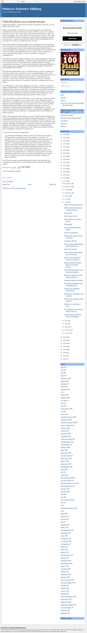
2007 (64, 346)
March (67, 327)
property (63, 571)
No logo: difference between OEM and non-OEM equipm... (72, 265)
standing (63, 588)
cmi (62, 411)
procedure (64, 569)
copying (63, 431)
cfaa (62, 403)
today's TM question (70, 249)
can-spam (64, 400)
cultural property (66, 442)
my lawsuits (64, 538)
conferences (64, 420)
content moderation (66, 425)
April (66, 324)
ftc (61, 502)
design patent (65, 458)
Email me (64, 123)
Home (29, 184)
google (63, 513)
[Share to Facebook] (27, 167)
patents (63, 552)
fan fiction (64, 489)
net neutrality (65, 544)
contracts (63, 428)
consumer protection (67, 422)
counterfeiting (65, 436)
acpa (62, 375)
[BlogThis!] (23, 167)
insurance (64, 516)
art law (63, 386)
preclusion (64, 558)
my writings (64, 541)
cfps (62, 406)
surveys (63, 591)
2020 (64, 153)
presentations (65, 563)
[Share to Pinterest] (29, 167)
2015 (64, 169)
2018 (64, 159)
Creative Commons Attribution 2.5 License (30, 629)
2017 (64, 162)
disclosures (64, 464)
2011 (64, 181)
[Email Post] (18, 167)
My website (64, 121)
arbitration (64, 384)
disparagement (65, 467)
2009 (64, 340)
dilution (63, 461)
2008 (64, 343)
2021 (64, 150)
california (63, 397)
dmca (62, 469)
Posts (65, 83)
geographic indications (67, 508)
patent (63, 549)
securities (64, 585)
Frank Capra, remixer (70, 216)
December (68, 183)
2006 (64, 349)
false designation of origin (68, 483)
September (68, 193)
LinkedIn (63, 97)
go (61, 511)
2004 (64, 356)
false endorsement (66, 486)
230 (62, 373)
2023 (64, 144)
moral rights (64, 533)
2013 (64, 175)
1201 (62, 367)
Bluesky (63, 126)
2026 (64, 134)
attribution (64, 389)
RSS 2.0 (63, 100)
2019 (64, 156)
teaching (63, 594)
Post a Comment (8, 181)
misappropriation (66, 530)
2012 (64, 178)
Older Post (52, 184)
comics (63, 414)
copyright (63, 433)
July (66, 199)
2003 (64, 359)
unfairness (64, 610)
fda (62, 494)
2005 (64, 353)
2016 (64, 165)
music (62, 536)
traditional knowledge (67, 605)
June (66, 202)
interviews (64, 519)
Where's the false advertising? (73, 204)
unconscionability (66, 607)
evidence (63, 475)
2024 (64, 141)
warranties (64, 613)
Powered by (67, 45)
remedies (63, 577)
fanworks (63, 491)
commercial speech (67, 417)
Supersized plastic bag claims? (73, 280)
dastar (63, 450)
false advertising (11, 171)
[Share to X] (25, 167)
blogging (63, 395)
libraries (63, 527)
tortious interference (67, 596)
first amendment (66, 500)
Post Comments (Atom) (18, 188)
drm (62, 472)
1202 (62, 370)
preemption (64, 560)
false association (66, 480)
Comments (66, 86)
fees (62, 497)
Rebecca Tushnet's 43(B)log (22, 9)
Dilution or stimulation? (71, 232)
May (66, 320)
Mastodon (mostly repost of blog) (71, 118)
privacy (63, 566)
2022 (64, 147)
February (67, 330)
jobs (62, 522)
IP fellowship (68, 224)
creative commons (66, 439)
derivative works (66, 455)
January (67, 333)
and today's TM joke (70, 241)
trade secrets (65, 599)
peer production (65, 555)
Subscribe (72, 38)
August (67, 196)
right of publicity (65, 580)
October (67, 190)
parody (63, 547)
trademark (18, 171)
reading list (64, 574)
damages (63, 447)
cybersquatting (65, 444)
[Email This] (21, 167)
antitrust (63, 381)
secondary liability (66, 582)
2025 (64, 138)
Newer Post (6, 184)
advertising (64, 378)
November (68, 186)
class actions (65, 409)
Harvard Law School (67, 115)
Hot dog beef (68, 213)
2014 (64, 172)
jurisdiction (64, 524)
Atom (62, 95)
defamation (64, 453)
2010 (64, 337)
